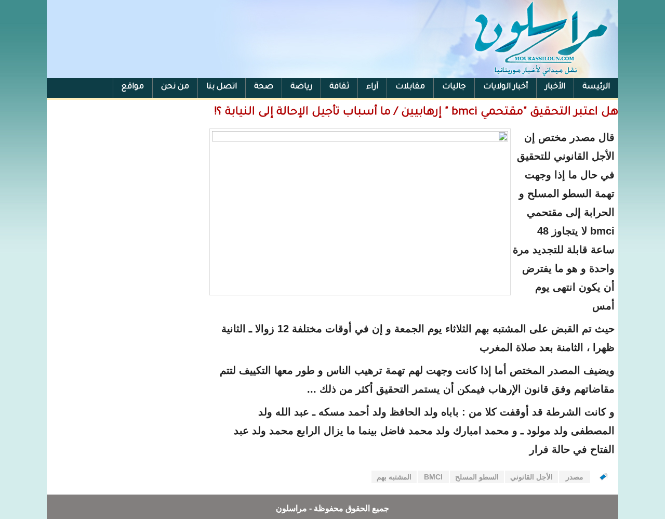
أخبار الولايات (505, 87)
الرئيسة (596, 87)
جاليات (454, 87)
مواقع (133, 87)
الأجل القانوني (531, 477)
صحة (263, 87)
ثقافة (339, 87)
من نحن (175, 87)
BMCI (433, 477)
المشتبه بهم (394, 477)
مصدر (574, 477)
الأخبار (555, 87)
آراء (372, 87)
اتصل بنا (221, 87)
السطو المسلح (477, 477)
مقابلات (410, 87)
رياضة (301, 87)
